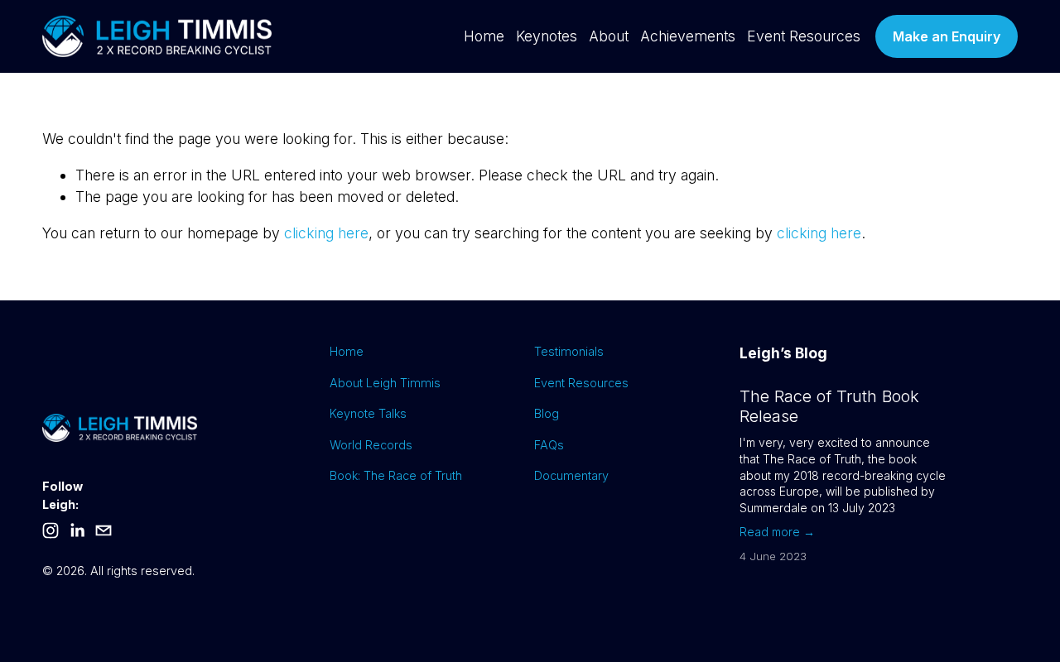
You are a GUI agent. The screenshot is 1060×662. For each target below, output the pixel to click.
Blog (546, 413)
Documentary (571, 475)
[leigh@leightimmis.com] (103, 530)
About (609, 36)
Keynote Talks (368, 413)
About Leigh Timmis (385, 383)
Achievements (687, 36)
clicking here (326, 233)
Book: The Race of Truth (396, 475)
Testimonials (569, 351)
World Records (371, 445)
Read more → (777, 532)
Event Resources (803, 36)
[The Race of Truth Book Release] (839, 379)
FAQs (549, 445)
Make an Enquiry (946, 36)
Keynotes (546, 36)
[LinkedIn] (77, 530)
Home (484, 36)
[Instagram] (50, 530)
